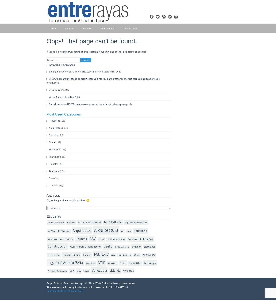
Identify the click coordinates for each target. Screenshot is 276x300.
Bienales (53, 163)
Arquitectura (106, 230)
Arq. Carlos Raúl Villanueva (89, 222)
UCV (71, 270)
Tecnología (55, 149)
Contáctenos (130, 28)
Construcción (58, 246)
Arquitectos (55, 127)
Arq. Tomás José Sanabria (59, 231)
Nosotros (86, 28)
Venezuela (99, 270)
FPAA (113, 255)
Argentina (71, 222)
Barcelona (140, 231)
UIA (79, 270)
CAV (93, 238)
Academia (54, 171)
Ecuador (136, 246)
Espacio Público (71, 255)
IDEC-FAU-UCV (148, 255)
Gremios (53, 135)
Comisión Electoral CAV (140, 239)
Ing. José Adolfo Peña (65, 262)
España (87, 254)
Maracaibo (90, 263)
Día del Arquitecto (122, 247)
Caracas (81, 239)
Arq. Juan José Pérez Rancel (136, 222)
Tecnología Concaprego (57, 271)
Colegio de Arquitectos (116, 239)
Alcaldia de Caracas (56, 222)
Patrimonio (55, 156)
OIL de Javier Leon (59, 89)
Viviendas (128, 270)
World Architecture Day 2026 (64, 97)
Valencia (86, 271)
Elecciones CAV (54, 255)
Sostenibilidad (135, 263)
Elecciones (149, 246)
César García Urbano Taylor (85, 246)
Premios (53, 185)
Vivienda (115, 270)
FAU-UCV (101, 254)
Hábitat (137, 255)
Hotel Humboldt (124, 255)
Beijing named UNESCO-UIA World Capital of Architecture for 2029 (85, 71)
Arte (51, 178)
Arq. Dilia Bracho (113, 222)
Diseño (107, 246)
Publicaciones (107, 28)
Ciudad (52, 142)
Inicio (53, 28)
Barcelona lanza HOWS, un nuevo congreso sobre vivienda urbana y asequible (90, 104)
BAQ (129, 231)
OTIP (101, 262)
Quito (123, 263)
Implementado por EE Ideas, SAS (64, 290)
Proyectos (54, 120)
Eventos (69, 28)
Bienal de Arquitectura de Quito (60, 239)
